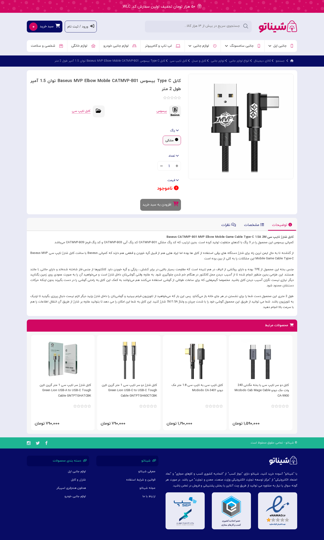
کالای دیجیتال (262, 61)
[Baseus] (175, 111)
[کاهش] (161, 166)
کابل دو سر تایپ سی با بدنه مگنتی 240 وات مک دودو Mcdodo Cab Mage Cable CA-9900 (262, 390)
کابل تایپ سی (178, 61)
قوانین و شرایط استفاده (140, 480)
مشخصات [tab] (252, 225)
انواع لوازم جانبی (239, 61)
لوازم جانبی (202, 46)
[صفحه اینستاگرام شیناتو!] (28, 444)
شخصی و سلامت (44, 46)
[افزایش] (177, 166)
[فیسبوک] (46, 444)
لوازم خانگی (80, 46)
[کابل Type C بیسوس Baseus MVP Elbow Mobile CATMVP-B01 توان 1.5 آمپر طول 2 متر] (241, 126)
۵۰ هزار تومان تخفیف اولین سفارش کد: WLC (160, 6)
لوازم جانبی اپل (77, 471)
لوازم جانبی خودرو (116, 46)
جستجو (280, 61)
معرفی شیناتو (146, 471)
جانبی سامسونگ (242, 46)
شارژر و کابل (78, 480)
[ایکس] (38, 444)
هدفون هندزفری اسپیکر (71, 488)
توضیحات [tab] (280, 225)
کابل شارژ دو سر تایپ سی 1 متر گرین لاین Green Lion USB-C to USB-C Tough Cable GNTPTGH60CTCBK (129, 390)
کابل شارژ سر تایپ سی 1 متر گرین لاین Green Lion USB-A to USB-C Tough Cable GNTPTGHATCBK (65, 390)
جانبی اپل (280, 46)
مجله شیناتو (147, 488)
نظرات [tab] (226, 225)
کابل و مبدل (199, 61)
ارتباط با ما (149, 496)
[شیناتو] (278, 26)
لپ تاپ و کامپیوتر (159, 46)
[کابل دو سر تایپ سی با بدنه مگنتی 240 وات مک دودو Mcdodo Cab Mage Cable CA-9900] (261, 359)
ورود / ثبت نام (78, 26)
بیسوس (162, 111)
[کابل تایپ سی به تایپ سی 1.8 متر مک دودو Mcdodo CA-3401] (195, 359)
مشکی (169, 140)
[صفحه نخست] (292, 61)
